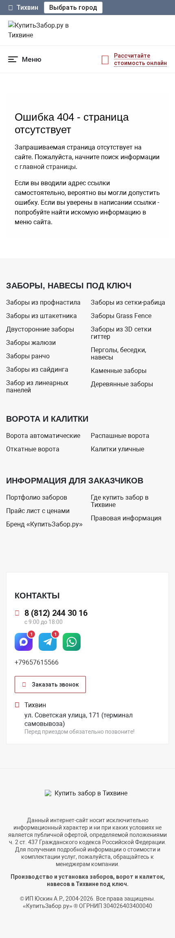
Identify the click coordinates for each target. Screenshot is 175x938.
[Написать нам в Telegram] (48, 642)
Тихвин (27, 7)
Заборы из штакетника (41, 316)
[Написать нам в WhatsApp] (72, 642)
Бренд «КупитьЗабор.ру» (44, 524)
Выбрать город (73, 7)
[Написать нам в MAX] (24, 642)
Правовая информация (126, 518)
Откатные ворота (32, 449)
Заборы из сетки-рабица (128, 302)
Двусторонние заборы (40, 329)
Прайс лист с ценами (38, 511)
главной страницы (48, 167)
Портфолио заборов (36, 497)
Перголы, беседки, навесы (118, 353)
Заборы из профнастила (43, 302)
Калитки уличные (117, 449)
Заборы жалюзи (31, 343)
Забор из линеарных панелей (37, 386)
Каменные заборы (119, 371)
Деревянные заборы (122, 384)
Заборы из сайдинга (37, 369)
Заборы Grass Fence (121, 316)
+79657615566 (37, 662)
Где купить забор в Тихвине (120, 501)
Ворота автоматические (43, 436)
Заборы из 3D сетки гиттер (121, 332)
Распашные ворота (120, 436)
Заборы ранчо (28, 356)
